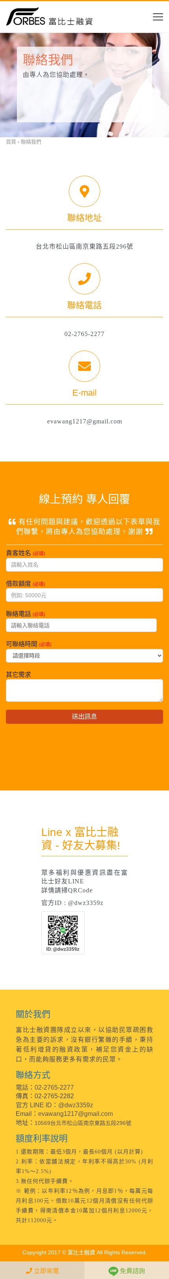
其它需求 (18, 674)
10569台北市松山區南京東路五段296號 (83, 1123)
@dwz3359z (75, 1105)
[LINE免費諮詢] (62, 932)
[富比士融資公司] (49, 16)
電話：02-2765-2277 (45, 1087)
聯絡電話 (25, 613)
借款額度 (25, 583)
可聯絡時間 (28, 644)
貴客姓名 (25, 553)
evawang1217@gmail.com (75, 1113)
